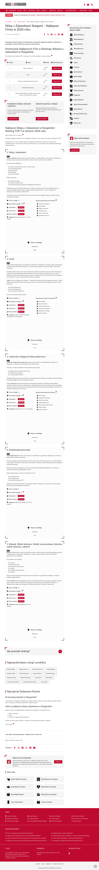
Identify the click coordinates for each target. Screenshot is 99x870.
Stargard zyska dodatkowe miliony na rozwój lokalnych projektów (24, 835)
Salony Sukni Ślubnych (80, 86)
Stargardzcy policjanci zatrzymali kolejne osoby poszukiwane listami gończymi (27, 840)
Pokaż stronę (21, 210)
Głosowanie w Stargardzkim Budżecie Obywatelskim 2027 (68, 840)
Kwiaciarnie (77, 123)
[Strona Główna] (6, 10)
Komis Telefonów (79, 99)
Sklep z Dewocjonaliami (80, 104)
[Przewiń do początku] (95, 866)
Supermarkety (78, 72)
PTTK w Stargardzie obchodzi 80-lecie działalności (20, 833)
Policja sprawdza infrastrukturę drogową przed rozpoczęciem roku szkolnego (26, 838)
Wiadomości (12, 10)
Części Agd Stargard (17, 802)
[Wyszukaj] (92, 4)
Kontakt (39, 854)
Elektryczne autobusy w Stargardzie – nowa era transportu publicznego (71, 835)
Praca (38, 10)
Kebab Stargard (77, 821)
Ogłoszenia (31, 10)
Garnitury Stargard (46, 802)
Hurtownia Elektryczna (80, 113)
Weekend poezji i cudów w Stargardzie (63, 833)
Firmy (25, 10)
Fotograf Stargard (33, 818)
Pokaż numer (21, 214)
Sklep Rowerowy (78, 48)
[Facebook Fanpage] (84, 5)
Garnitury (76, 67)
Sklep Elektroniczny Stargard (49, 779)
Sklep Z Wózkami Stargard (18, 779)
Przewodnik (83, 10)
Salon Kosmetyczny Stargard (80, 818)
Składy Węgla (78, 76)
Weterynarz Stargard (12, 818)
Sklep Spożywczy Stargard (48, 794)
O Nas (42, 863)
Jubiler (76, 62)
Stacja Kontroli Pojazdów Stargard (38, 821)
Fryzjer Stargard (55, 818)
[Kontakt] (88, 5)
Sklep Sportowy (78, 44)
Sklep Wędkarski (79, 39)
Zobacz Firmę (56, 68)
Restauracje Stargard (56, 821)
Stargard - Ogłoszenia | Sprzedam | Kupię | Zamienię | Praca (48, 15)
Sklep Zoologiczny (79, 34)
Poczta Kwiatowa (79, 53)
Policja (20, 10)
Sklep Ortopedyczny (80, 81)
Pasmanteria (77, 58)
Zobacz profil (21, 207)
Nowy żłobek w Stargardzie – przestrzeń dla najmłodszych (68, 838)
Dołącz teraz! (74, 150)
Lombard (76, 118)
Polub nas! (58, 761)
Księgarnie (77, 95)
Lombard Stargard (55, 816)
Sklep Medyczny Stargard (48, 787)
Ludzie (90, 10)
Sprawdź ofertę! (13, 118)
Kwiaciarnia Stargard (78, 816)
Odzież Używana (78, 90)
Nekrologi (52, 10)
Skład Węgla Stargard (17, 794)
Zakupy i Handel (21, 21)
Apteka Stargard (33, 816)
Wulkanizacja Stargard (12, 821)
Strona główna (8, 21)
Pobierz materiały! (42, 118)
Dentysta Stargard (11, 816)
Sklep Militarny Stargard (18, 787)
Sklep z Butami (78, 109)
